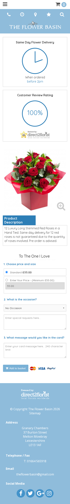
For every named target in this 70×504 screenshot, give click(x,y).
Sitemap (35, 413)
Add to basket (17, 368)
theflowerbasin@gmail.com (35, 474)
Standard (21, 272)
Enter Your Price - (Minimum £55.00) (32, 280)
